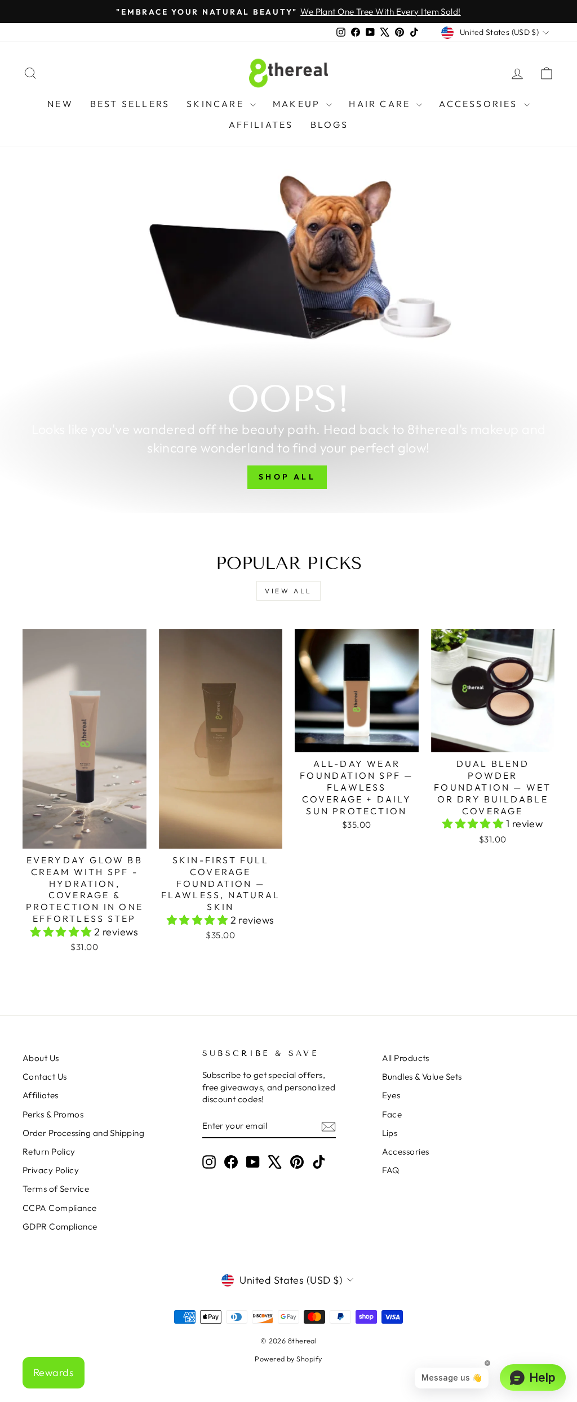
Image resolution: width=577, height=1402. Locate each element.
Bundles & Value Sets (422, 1076)
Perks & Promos (53, 1114)
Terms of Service (56, 1188)
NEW (60, 103)
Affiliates (41, 1095)
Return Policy (49, 1151)
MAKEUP (298, 103)
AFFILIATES (261, 124)
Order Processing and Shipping (83, 1133)
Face (392, 1114)
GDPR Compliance (60, 1226)
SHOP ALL (287, 477)
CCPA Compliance (60, 1208)
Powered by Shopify (288, 1358)
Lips (390, 1133)
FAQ (391, 1170)
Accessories (405, 1151)
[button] (62, 931)
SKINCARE (217, 103)
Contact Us (45, 1076)
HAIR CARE (381, 103)
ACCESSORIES (480, 103)
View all (288, 591)
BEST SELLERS (130, 103)
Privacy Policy (51, 1170)
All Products (405, 1058)
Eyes (391, 1095)
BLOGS (329, 124)
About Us (41, 1058)
